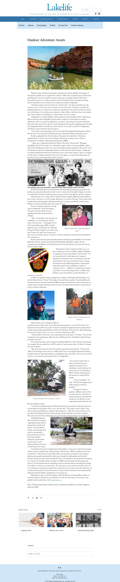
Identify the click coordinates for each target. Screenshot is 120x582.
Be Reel (52, 25)
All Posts (21, 25)
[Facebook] (95, 13)
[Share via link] (41, 498)
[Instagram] (99, 13)
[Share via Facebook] (28, 498)
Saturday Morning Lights (86, 530)
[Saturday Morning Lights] (88, 520)
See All (99, 509)
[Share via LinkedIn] (37, 498)
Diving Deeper (41, 25)
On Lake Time (62, 25)
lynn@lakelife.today (61, 578)
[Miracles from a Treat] (60, 520)
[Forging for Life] (31, 520)
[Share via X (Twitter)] (32, 498)
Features (30, 25)
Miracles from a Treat (56, 530)
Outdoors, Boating (77, 25)
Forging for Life (26, 530)
